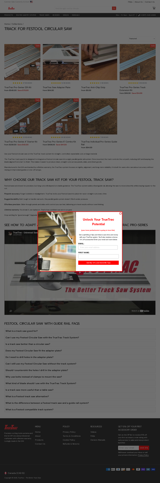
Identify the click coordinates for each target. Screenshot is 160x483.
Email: (81, 244)
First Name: (84, 253)
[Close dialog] (120, 213)
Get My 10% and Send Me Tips (98, 262)
